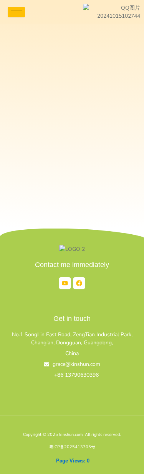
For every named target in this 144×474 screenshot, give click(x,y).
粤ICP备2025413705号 (72, 447)
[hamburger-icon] (16, 12)
